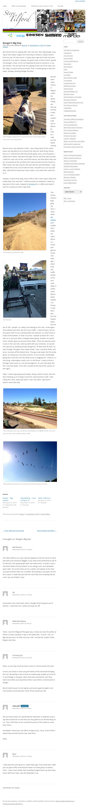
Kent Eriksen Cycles (70, 78)
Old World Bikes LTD (71, 91)
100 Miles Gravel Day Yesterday (74, 163)
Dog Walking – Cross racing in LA (28, 499)
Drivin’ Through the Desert (73, 155)
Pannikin (32, 184)
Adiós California (44, 498)
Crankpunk (67, 53)
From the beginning (18, 6)
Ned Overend (68, 89)
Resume (60, 6)
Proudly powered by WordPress (13, 804)
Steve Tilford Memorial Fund (73, 102)
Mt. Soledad (53, 220)
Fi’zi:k (65, 69)
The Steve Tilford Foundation (74, 119)
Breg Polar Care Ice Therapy (73, 127)
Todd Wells (67, 108)
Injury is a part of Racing (72, 169)
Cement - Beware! (70, 138)
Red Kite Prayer (69, 94)
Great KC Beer (68, 72)
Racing (24, 45)
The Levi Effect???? (70, 122)
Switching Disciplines (71, 166)
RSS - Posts (67, 198)
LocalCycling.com (70, 83)
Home (5, 6)
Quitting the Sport (70, 136)
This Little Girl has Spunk (13, 531)
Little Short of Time (70, 180)
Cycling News (68, 58)
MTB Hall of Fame (70, 86)
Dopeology (67, 64)
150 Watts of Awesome (71, 50)
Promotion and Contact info (42, 6)
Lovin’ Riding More (70, 183)
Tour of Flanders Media (72, 174)
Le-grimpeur (68, 80)
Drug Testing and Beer (46, 531)
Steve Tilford (45, 514)
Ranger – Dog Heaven (8, 499)
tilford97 (16, 706)
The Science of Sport (71, 105)
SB (13, 592)
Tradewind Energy (70, 111)
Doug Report (68, 67)
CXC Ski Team (68, 56)
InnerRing (67, 75)
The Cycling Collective (71, 130)
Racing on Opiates (70, 133)
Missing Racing (69, 172)
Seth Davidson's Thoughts (73, 97)
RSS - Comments (69, 201)
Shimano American (70, 100)
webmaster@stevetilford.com (65, 801)
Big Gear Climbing (70, 177)
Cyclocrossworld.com (71, 61)
